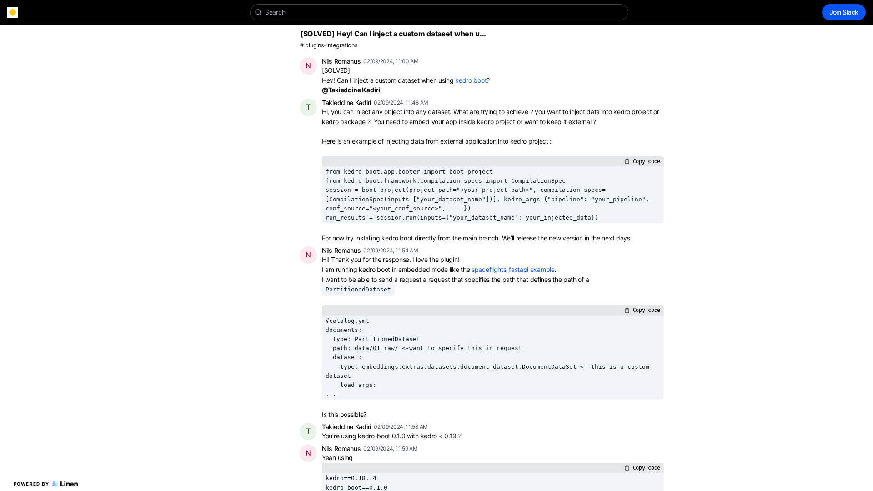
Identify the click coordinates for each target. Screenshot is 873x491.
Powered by (32, 483)
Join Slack (843, 12)
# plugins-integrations (328, 45)
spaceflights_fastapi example (513, 269)
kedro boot (471, 80)
